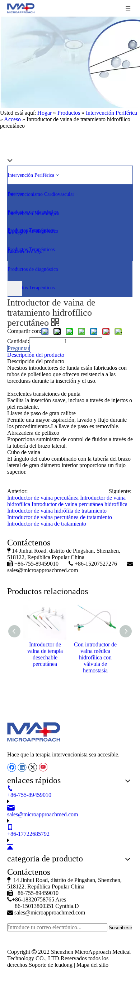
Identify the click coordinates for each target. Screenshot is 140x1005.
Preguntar (18, 348)
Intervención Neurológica (33, 213)
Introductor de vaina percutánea (43, 498)
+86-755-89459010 (29, 795)
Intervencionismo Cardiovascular (42, 194)
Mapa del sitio (92, 965)
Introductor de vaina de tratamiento (46, 524)
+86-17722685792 (28, 834)
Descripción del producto (35, 355)
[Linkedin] (23, 767)
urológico (18, 232)
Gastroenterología (25, 251)
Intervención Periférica (32, 175)
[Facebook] (12, 767)
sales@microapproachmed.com (42, 570)
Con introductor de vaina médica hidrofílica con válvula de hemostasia (95, 657)
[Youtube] (42, 767)
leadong (64, 965)
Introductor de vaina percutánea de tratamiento (59, 517)
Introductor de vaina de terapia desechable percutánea (45, 654)
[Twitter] (33, 767)
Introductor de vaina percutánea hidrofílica (79, 504)
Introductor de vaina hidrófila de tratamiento (57, 511)
